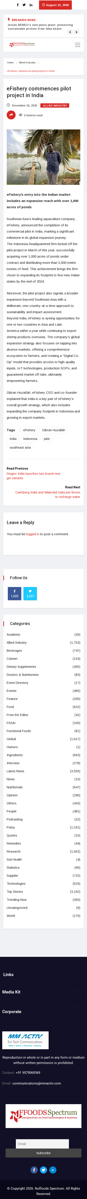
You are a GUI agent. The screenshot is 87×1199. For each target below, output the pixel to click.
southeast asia (20, 447)
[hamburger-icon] (79, 984)
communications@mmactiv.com (36, 1083)
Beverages (14, 650)
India (13, 439)
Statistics (13, 867)
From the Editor (17, 715)
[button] (70, 32)
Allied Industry (27, 62)
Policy (11, 827)
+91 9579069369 (28, 1073)
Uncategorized (17, 908)
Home (10, 62)
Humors (12, 747)
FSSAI (11, 723)
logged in (32, 534)
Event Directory (17, 683)
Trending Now (17, 899)
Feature (12, 699)
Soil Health (14, 859)
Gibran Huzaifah (53, 430)
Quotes (12, 835)
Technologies (16, 883)
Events (12, 691)
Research (14, 851)
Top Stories (15, 891)
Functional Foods (19, 731)
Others (12, 803)
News (11, 779)
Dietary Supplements (21, 666)
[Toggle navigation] (78, 45)
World (11, 916)
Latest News (15, 771)
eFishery (29, 430)
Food (10, 707)
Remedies (14, 843)
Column (12, 658)
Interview (13, 763)
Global (11, 739)
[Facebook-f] (34, 1170)
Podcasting (15, 819)
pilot (47, 439)
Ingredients (15, 755)
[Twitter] (43, 1170)
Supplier (12, 875)
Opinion (12, 795)
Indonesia (30, 439)
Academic (13, 634)
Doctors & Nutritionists (23, 675)
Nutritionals (15, 787)
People (12, 811)
